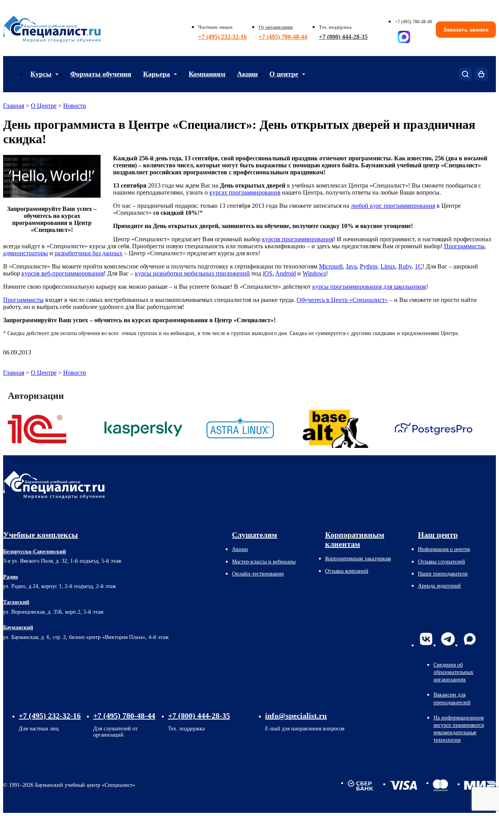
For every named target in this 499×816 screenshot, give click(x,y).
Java (351, 266)
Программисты (464, 246)
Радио (10, 577)
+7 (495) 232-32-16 (222, 36)
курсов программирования (297, 239)
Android (285, 273)
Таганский (16, 602)
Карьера (156, 74)
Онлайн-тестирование (258, 574)
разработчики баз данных (88, 253)
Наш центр (438, 534)
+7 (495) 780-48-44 (282, 36)
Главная (13, 105)
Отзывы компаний (346, 571)
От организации (275, 27)
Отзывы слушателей (441, 562)
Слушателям (254, 534)
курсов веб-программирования (62, 273)
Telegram (448, 639)
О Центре (44, 105)
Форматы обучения (100, 74)
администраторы (25, 253)
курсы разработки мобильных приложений (192, 273)
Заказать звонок (465, 29)
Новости (74, 105)
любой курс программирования (393, 205)
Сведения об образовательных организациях (453, 672)
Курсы (40, 74)
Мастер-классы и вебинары (264, 562)
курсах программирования (244, 192)
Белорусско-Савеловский (34, 552)
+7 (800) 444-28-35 (343, 36)
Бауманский (18, 627)
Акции (247, 74)
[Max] (404, 37)
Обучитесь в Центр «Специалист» (342, 300)
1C (418, 266)
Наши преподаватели (443, 574)
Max (470, 639)
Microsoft (331, 266)
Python (368, 266)
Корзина (481, 74)
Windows (314, 273)
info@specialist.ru (296, 715)
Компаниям (207, 74)
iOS (268, 273)
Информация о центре (444, 549)
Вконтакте (426, 639)
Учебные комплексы (40, 534)
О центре (283, 74)
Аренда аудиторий (439, 586)
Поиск (465, 74)
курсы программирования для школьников (369, 286)
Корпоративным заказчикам (358, 559)
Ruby (405, 266)
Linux (387, 266)
